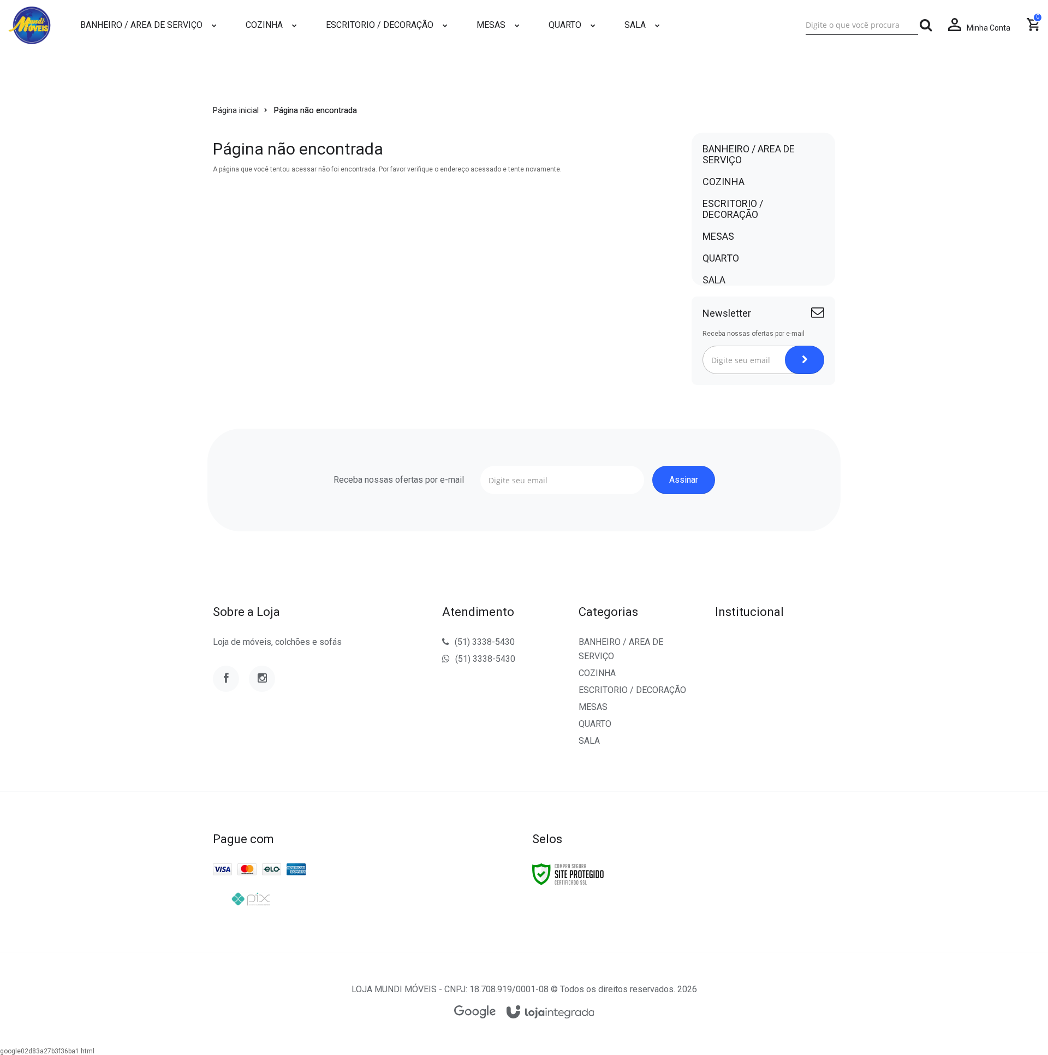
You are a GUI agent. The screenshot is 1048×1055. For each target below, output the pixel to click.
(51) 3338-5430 (485, 642)
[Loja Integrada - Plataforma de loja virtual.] (550, 1012)
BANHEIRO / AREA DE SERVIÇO (621, 649)
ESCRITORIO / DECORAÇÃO (632, 690)
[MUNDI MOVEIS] (29, 25)
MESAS (593, 707)
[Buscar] (926, 25)
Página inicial (236, 110)
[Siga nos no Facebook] (226, 679)
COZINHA (597, 673)
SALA (589, 741)
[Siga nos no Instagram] (262, 679)
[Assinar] (804, 360)
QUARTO (595, 724)
